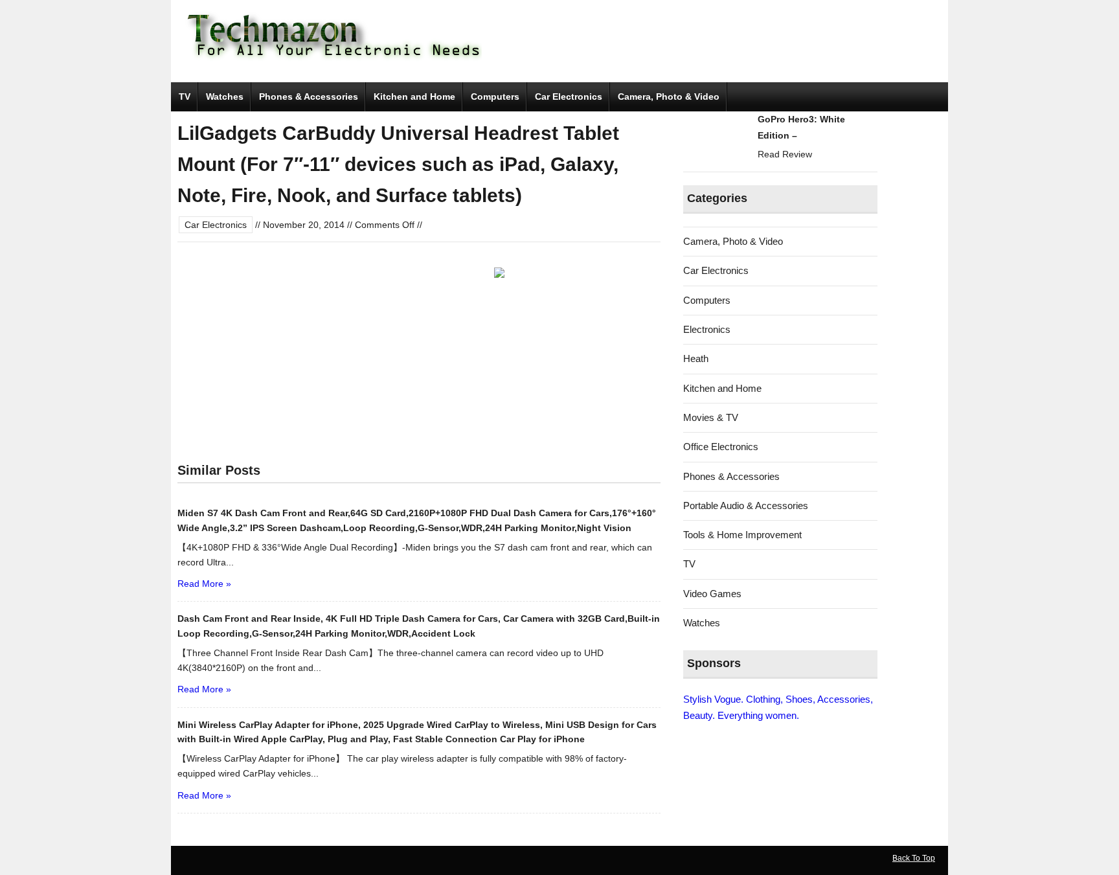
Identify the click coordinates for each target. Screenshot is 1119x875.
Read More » (204, 583)
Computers (495, 96)
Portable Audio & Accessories (745, 505)
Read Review (785, 154)
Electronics (706, 329)
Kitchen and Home (414, 96)
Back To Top (913, 858)
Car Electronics (568, 96)
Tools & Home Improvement (742, 534)
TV (184, 96)
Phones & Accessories (308, 96)
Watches (224, 96)
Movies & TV (710, 417)
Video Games (712, 593)
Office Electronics (720, 446)
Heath (695, 358)
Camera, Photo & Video (668, 96)
